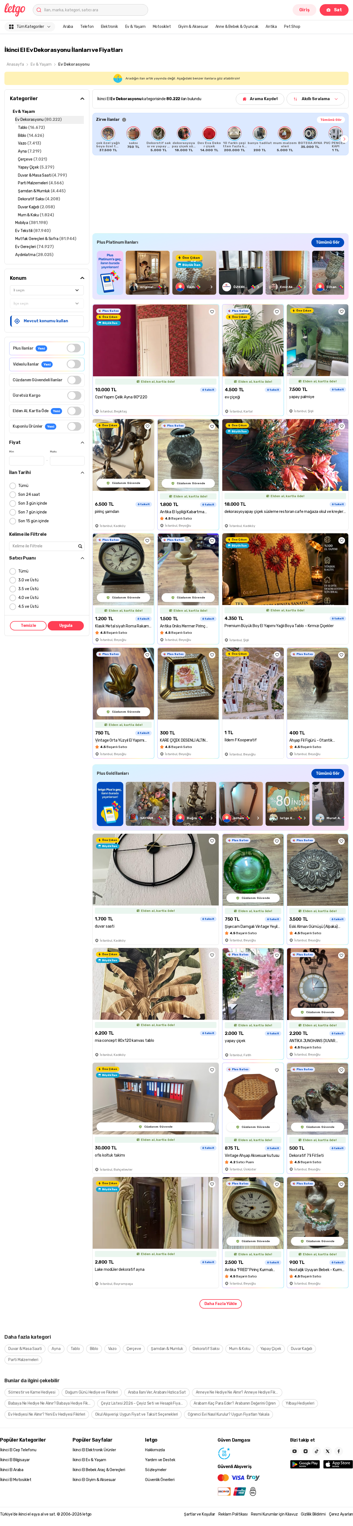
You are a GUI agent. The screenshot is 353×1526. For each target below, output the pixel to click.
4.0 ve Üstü (28, 597)
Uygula (66, 625)
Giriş (304, 9)
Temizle (28, 625)
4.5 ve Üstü (28, 606)
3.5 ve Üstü (28, 589)
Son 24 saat (29, 494)
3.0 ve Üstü (28, 580)
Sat (338, 9)
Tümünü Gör (331, 120)
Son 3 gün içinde (32, 503)
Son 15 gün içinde (33, 521)
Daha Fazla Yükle (220, 1303)
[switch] (74, 348)
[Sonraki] (344, 139)
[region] (220, 139)
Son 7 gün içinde (32, 512)
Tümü (23, 485)
